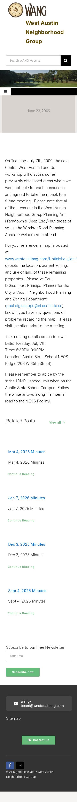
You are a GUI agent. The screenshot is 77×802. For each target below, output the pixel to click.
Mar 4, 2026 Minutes (26, 451)
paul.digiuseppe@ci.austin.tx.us (34, 305)
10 (53, 81)
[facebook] (10, 765)
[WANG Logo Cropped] (27, 3)
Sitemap (13, 718)
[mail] (20, 765)
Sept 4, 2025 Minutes (27, 590)
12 (62, 81)
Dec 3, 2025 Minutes (26, 544)
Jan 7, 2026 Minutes (26, 498)
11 (57, 81)
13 (67, 81)
